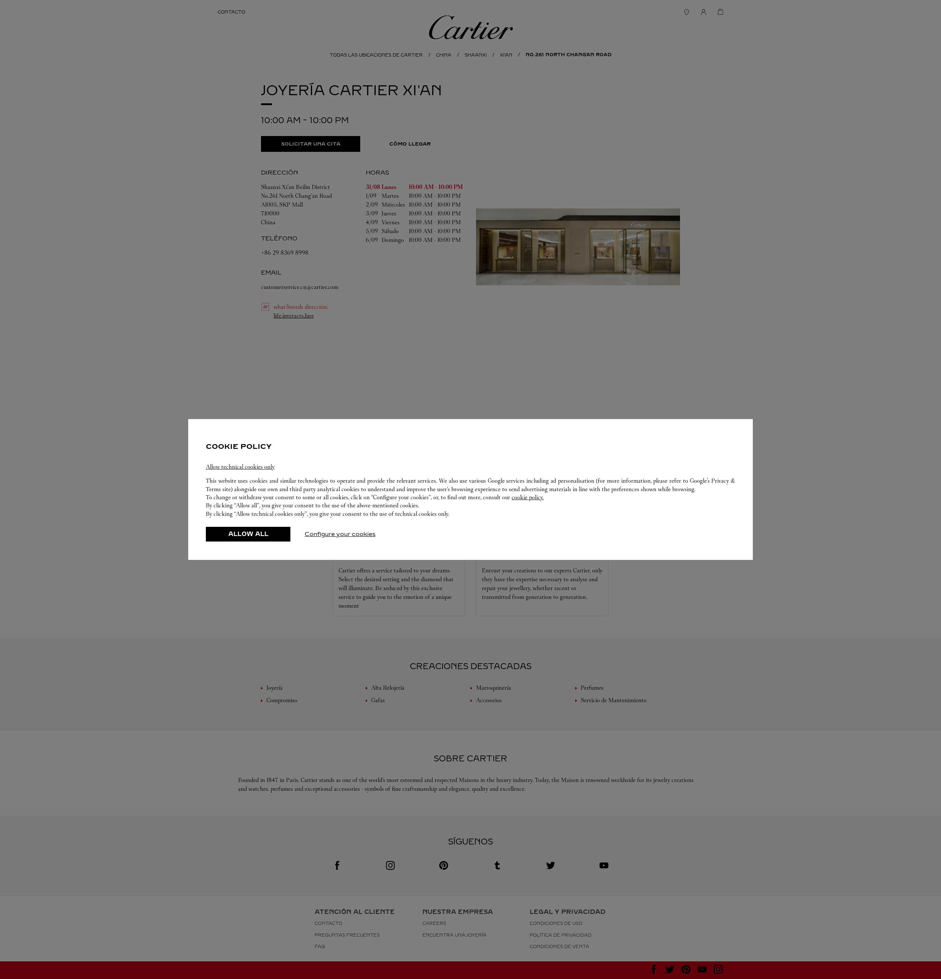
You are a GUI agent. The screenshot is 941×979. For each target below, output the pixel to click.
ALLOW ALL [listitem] (248, 533)
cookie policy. (528, 497)
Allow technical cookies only (240, 466)
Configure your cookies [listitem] (340, 533)
